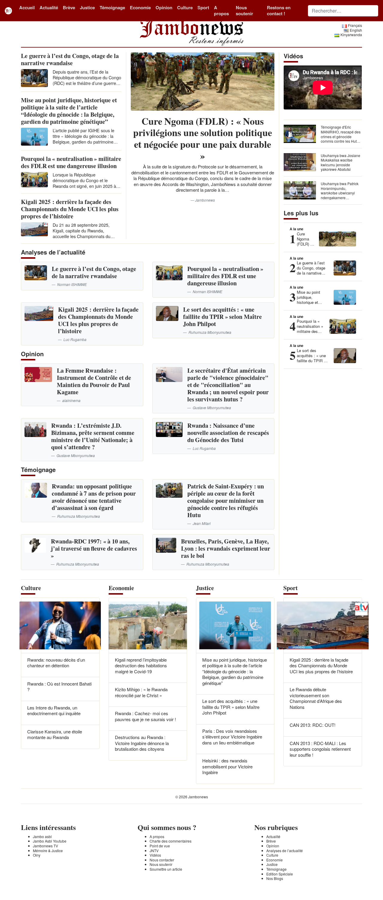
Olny (36, 855)
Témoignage (112, 7)
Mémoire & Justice (48, 850)
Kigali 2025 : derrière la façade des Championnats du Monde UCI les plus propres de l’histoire (69, 208)
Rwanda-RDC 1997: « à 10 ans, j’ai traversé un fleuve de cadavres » (94, 548)
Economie (140, 7)
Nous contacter (162, 859)
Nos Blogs (274, 878)
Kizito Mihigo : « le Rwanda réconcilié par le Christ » (141, 692)
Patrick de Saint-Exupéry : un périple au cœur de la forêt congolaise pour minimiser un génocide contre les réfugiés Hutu (225, 500)
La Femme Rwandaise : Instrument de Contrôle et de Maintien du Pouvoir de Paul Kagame (94, 381)
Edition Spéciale (279, 873)
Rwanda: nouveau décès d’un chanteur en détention (56, 663)
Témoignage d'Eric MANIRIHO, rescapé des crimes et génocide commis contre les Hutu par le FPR (341, 136)
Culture (185, 7)
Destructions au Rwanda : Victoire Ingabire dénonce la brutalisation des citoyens (142, 743)
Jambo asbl (42, 836)
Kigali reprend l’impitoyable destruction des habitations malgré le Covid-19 (141, 665)
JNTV (154, 850)
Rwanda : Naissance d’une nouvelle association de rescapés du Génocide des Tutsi (228, 432)
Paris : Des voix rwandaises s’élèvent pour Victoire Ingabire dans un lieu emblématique (232, 737)
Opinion (164, 7)
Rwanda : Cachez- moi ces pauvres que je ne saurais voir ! (145, 716)
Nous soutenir (244, 10)
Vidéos (155, 855)
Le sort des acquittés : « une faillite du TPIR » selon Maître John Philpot (222, 316)
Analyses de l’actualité (284, 850)
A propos (221, 10)
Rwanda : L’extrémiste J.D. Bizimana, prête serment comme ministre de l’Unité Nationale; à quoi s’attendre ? (92, 436)
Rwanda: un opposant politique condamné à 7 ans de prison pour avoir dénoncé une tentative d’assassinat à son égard (94, 497)
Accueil (27, 7)
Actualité (48, 7)
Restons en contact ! (279, 10)
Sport (203, 7)
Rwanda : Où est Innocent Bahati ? (59, 686)
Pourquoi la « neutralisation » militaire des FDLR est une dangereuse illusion (71, 162)
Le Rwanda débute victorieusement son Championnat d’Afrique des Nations (316, 698)
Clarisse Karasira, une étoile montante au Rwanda (54, 734)
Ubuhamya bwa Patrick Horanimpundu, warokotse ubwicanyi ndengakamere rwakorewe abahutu (339, 193)
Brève (69, 7)
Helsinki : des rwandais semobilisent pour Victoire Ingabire (227, 766)
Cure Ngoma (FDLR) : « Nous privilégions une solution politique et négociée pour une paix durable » (202, 138)
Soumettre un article (166, 869)
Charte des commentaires (171, 840)
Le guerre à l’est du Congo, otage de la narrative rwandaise (70, 59)
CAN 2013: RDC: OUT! (312, 725)
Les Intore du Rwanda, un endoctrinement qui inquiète (53, 710)
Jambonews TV (45, 845)
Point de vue (160, 845)
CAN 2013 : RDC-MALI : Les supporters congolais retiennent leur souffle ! (320, 749)
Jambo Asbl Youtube (49, 840)
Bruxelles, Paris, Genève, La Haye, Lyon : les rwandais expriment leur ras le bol (225, 548)
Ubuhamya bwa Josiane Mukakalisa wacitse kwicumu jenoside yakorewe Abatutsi (340, 162)
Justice (87, 7)
